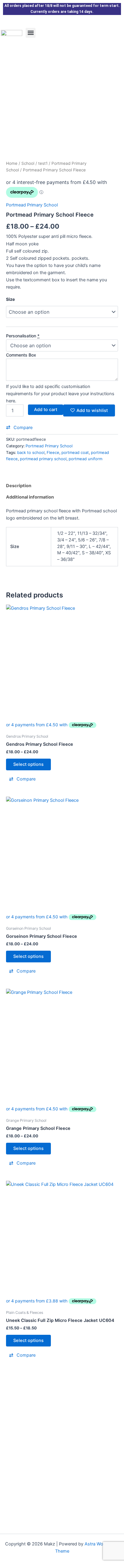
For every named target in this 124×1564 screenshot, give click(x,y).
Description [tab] (18, 485)
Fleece (53, 452)
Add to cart (45, 409)
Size (10, 299)
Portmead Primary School (32, 205)
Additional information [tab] (30, 497)
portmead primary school (43, 458)
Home (11, 163)
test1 (43, 163)
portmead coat (75, 452)
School (27, 163)
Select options (28, 764)
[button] (31, 33)
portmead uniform (85, 458)
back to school (31, 452)
